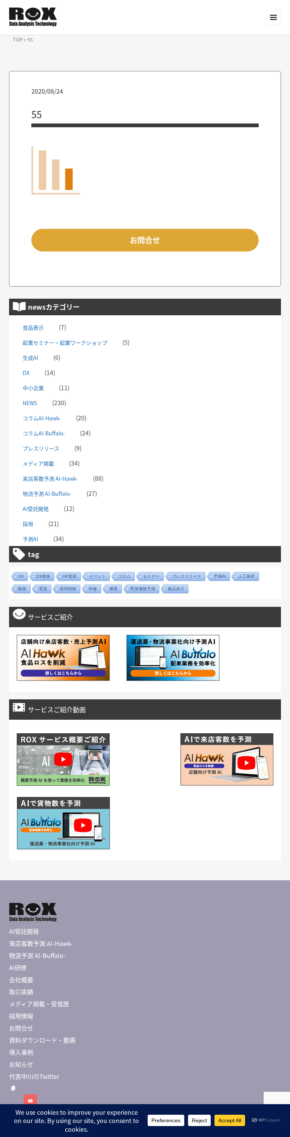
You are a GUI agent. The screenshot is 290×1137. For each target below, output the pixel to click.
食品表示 (33, 327)
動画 (22, 588)
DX (26, 372)
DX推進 (43, 576)
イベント (97, 576)
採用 (28, 524)
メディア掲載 (38, 463)
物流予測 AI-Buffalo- (47, 493)
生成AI (30, 357)
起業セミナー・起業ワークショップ (65, 342)
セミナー (151, 576)
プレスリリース (41, 448)
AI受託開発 (36, 508)
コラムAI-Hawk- (42, 418)
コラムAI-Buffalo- (44, 433)
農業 (114, 588)
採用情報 (68, 588)
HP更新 (70, 576)
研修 (93, 588)
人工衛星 (246, 576)
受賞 (43, 588)
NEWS (30, 403)
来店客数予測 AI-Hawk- (50, 478)
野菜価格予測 (142, 588)
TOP (18, 39)
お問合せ (145, 239)
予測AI (30, 539)
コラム (124, 576)
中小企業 (33, 388)
